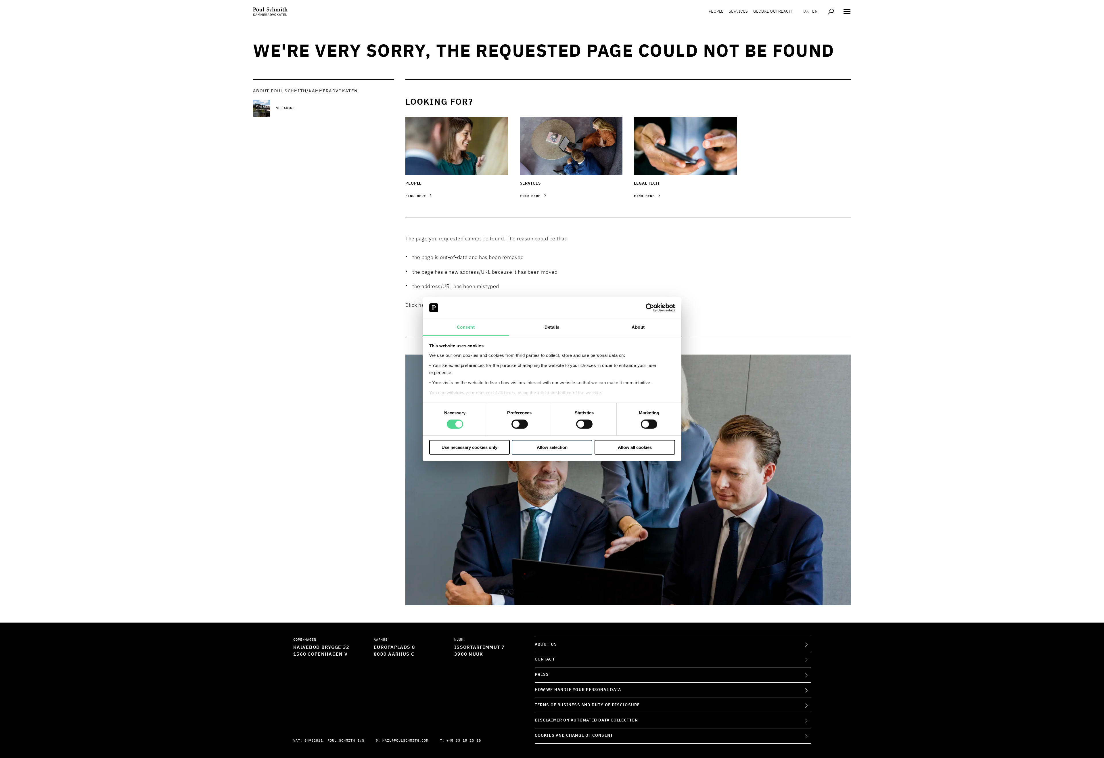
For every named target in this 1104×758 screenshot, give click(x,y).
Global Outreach (772, 11)
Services (738, 11)
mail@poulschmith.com (405, 740)
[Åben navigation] (847, 11)
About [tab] (638, 327)
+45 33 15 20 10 (463, 740)
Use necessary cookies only (469, 447)
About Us (546, 644)
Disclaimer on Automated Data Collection (586, 720)
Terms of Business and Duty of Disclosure (587, 705)
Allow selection (552, 447)
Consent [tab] (466, 327)
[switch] (519, 424)
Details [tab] (552, 327)
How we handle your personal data (578, 690)
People (716, 11)
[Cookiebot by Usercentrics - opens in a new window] (650, 307)
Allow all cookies (635, 447)
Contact (545, 659)
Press (542, 675)
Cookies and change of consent (574, 736)
